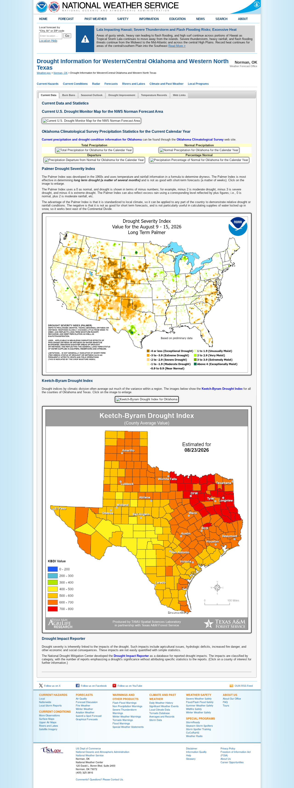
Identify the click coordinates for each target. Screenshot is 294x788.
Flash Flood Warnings (124, 702)
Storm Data (155, 720)
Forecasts (111, 83)
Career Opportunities (231, 762)
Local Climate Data (159, 709)
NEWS (200, 19)
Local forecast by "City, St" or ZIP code (51, 28)
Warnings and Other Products (126, 697)
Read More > (177, 46)
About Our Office (232, 698)
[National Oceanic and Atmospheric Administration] (41, 7)
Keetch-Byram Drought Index (222, 388)
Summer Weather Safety (199, 705)
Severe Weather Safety (199, 698)
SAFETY (122, 19)
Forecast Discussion (87, 702)
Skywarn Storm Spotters (199, 725)
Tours (226, 705)
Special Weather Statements (128, 727)
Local (42, 698)
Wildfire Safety (194, 709)
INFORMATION (148, 19)
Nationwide (45, 702)
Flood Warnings (121, 723)
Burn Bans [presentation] (68, 95)
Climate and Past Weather (167, 83)
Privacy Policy (227, 748)
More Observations (49, 715)
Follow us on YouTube (129, 685)
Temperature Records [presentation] (154, 95)
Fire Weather (83, 705)
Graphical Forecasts (87, 719)
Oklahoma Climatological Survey (200, 139)
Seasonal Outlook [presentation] (91, 95)
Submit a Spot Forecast (89, 715)
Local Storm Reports (50, 705)
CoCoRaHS (192, 732)
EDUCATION (177, 19)
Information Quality (196, 752)
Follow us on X (51, 685)
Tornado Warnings (123, 720)
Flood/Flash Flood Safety (199, 702)
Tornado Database (159, 713)
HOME (43, 19)
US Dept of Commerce (88, 748)
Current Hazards (48, 83)
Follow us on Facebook (93, 685)
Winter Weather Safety (198, 712)
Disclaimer (191, 748)
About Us (230, 695)
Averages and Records (161, 716)
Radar (96, 83)
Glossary (190, 758)
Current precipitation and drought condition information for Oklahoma (92, 139)
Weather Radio (194, 736)
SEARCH (221, 19)
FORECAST (66, 19)
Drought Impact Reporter (131, 656)
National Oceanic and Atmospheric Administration (102, 752)
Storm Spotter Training (198, 729)
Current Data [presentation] (48, 95)
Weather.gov (44, 72)
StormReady (193, 722)
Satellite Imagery (48, 729)
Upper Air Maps (47, 722)
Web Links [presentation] (179, 95)
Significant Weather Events (163, 706)
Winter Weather (84, 709)
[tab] (48, 95)
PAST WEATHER (96, 19)
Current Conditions (75, 83)
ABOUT (243, 19)
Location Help (48, 40)
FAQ (225, 702)
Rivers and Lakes (133, 83)
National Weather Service (90, 755)
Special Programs (200, 718)
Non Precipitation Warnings (127, 706)
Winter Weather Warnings (127, 716)
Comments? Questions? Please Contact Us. (100, 779)
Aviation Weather (85, 712)
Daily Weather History (161, 702)
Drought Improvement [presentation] (121, 95)
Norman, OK (61, 72)
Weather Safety (198, 695)
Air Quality (81, 698)
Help (188, 755)
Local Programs (198, 83)
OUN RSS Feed (243, 685)
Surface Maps (46, 718)
